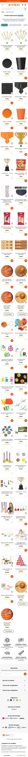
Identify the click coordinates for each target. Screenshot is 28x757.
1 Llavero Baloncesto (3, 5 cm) (7, 333)
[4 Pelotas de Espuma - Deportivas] (21, 457)
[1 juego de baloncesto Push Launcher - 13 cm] (7, 483)
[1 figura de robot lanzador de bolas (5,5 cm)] (7, 378)
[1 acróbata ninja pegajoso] (21, 351)
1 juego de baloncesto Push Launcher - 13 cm (7, 492)
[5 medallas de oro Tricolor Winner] (7, 457)
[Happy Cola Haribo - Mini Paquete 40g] (21, 165)
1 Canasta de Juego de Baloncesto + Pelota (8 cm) (7, 361)
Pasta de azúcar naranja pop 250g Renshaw (21, 227)
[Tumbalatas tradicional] (21, 560)
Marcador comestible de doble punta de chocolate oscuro (7, 201)
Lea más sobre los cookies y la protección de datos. (13, 752)
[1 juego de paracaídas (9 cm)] (7, 404)
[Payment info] (14, 727)
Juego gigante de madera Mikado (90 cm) (21, 543)
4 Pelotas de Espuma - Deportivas (21, 466)
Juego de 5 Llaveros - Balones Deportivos (21, 517)
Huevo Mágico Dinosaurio (21, 439)
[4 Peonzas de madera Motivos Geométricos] (7, 431)
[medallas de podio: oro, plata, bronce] (7, 508)
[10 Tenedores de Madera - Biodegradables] (7, 35)
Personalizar (8, 314)
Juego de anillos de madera (7, 569)
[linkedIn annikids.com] (17, 700)
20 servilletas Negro (7, 96)
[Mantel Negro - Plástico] (21, 88)
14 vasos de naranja (21, 121)
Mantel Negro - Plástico (21, 96)
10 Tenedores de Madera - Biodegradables (7, 46)
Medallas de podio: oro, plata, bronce (7, 517)
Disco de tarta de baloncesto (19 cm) (7, 280)
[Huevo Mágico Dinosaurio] (21, 431)
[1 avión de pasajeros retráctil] (21, 404)
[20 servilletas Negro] (7, 88)
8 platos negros (7, 71)
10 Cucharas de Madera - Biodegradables (21, 46)
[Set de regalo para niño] (21, 324)
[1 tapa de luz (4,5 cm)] (21, 378)
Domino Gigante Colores (7, 595)
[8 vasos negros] (21, 63)
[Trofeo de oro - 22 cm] (7, 165)
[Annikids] (14, 4)
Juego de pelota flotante (7, 542)
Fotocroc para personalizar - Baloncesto (7, 307)
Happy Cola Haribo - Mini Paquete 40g (21, 174)
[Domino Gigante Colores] (7, 587)
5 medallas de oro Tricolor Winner (7, 466)
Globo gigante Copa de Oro (21, 149)
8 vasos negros (21, 71)
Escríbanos (14, 709)
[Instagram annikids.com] (8, 700)
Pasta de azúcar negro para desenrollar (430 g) (21, 200)
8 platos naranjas (7, 121)
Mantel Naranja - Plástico (7, 146)
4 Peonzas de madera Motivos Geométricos (7, 440)
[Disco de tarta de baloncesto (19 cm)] (7, 271)
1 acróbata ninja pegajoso (21, 360)
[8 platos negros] (7, 63)
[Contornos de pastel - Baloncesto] (7, 245)
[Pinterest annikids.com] (14, 700)
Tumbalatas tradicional (21, 569)
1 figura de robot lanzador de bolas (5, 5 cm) (7, 387)
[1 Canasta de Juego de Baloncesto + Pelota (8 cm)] (7, 351)
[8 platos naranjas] (7, 113)
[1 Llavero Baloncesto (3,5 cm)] (7, 324)
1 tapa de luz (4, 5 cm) (21, 387)
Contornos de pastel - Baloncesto (7, 254)
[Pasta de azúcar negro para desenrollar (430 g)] (21, 191)
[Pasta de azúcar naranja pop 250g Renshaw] (21, 218)
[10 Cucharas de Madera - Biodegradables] (21, 35)
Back (3, 12)
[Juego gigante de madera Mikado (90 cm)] (21, 534)
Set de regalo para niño (21, 333)
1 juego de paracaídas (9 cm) (7, 413)
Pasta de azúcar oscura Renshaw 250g (7, 227)
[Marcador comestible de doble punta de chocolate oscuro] (7, 191)
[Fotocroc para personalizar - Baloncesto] (7, 297)
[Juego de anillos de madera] (7, 560)
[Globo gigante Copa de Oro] (21, 138)
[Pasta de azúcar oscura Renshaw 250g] (7, 218)
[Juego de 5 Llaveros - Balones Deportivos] (21, 508)
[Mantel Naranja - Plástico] (7, 138)
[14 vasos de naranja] (21, 113)
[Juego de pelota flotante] (7, 534)
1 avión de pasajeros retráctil (21, 413)
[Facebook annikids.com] (11, 700)
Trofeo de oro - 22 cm (7, 173)
